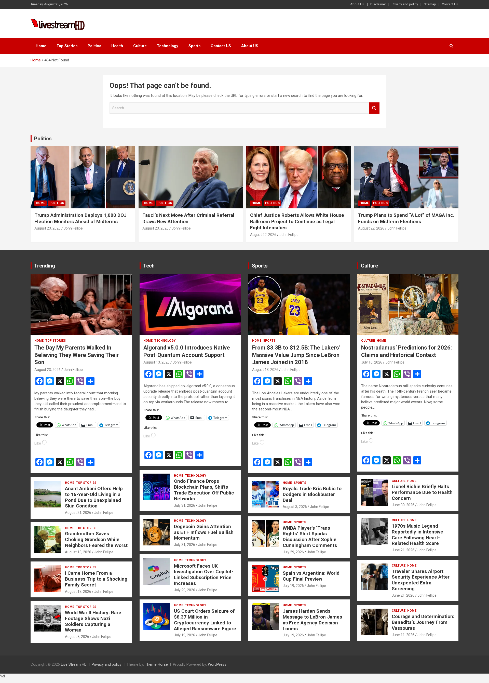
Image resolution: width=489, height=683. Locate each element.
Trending (44, 266)
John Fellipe (73, 228)
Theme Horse (156, 664)
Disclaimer (378, 4)
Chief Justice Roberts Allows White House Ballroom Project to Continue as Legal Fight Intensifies (297, 221)
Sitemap (430, 4)
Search (374, 108)
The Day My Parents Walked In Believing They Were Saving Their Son (76, 354)
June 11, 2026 (403, 635)
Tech (149, 266)
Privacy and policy (405, 4)
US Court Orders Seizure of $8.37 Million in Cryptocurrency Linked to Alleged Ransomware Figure (205, 619)
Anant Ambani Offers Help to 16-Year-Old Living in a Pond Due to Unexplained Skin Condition (94, 497)
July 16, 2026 (371, 362)
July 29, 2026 (184, 590)
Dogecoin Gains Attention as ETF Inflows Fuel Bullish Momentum (204, 532)
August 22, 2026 (263, 235)
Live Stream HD (74, 664)
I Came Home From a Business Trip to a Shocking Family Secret (96, 579)
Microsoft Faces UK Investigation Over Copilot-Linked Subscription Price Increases (203, 574)
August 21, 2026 (78, 513)
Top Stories (67, 46)
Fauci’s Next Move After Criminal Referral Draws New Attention (188, 218)
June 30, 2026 (403, 505)
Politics (94, 46)
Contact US (450, 4)
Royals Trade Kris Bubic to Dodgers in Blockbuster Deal (312, 494)
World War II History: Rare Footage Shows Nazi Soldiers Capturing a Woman (93, 621)
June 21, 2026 (403, 550)
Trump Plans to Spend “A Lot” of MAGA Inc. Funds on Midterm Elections (406, 218)
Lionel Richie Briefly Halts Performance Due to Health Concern (422, 492)
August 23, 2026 (47, 228)
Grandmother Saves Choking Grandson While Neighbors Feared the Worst (96, 539)
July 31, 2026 (184, 505)
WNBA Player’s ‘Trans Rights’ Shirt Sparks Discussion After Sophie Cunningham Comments (310, 536)
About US (357, 4)
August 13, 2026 (78, 552)
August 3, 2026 (295, 507)
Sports (194, 46)
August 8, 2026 (77, 637)
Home (41, 46)
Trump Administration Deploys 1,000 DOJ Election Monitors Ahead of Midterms (80, 218)
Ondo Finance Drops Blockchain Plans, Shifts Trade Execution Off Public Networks (204, 489)
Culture (140, 46)
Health (117, 46)
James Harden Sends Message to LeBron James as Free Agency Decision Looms (312, 619)
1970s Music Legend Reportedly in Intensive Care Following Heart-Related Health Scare (417, 534)
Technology (167, 46)
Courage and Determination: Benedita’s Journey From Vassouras (423, 622)
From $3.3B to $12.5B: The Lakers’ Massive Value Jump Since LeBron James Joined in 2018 (296, 354)
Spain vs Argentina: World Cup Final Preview (311, 576)
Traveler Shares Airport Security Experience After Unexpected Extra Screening (421, 580)
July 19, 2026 (184, 635)
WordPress (217, 664)
